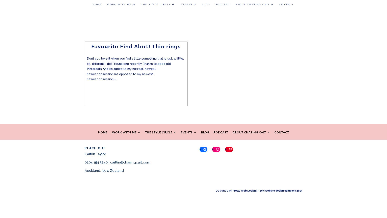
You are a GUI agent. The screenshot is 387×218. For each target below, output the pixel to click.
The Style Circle (156, 4)
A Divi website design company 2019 (280, 190)
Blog (206, 4)
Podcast (222, 4)
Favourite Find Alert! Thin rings (136, 46)
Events (186, 4)
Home (97, 4)
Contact (286, 4)
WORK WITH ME (119, 4)
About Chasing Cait (252, 4)
